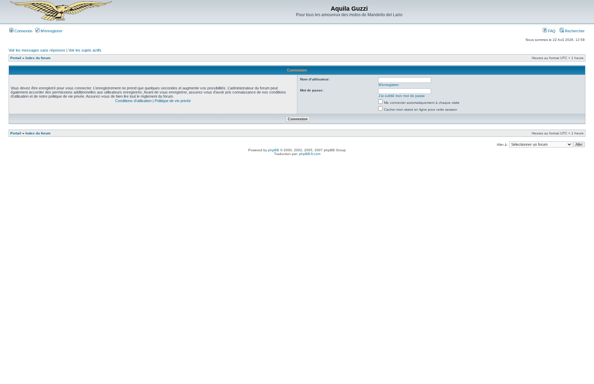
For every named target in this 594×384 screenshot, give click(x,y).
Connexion (22, 31)
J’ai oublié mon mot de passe (401, 96)
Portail (15, 58)
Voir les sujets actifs (84, 50)
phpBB (273, 150)
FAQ (551, 31)
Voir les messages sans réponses (37, 50)
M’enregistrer (51, 31)
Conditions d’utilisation (133, 101)
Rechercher (574, 31)
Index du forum (38, 58)
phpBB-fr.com (309, 154)
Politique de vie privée (173, 101)
